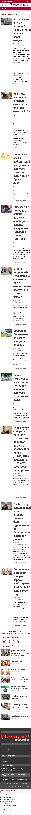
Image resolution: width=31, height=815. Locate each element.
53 (16, 633)
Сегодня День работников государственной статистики (19, 687)
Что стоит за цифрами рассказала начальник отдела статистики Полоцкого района (20, 679)
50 (12, 633)
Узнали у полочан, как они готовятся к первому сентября (20, 715)
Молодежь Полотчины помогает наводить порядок (20, 338)
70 (20, 633)
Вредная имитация (16, 661)
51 (13, 633)
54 (17, 633)
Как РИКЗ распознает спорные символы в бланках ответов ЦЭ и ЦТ (21, 104)
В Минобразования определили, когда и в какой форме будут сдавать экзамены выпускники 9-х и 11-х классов (20, 706)
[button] (0, 792)
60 (19, 633)
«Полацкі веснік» (17, 45)
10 (7, 633)
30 (10, 633)
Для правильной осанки (18, 669)
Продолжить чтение (21, 87)
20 (8, 633)
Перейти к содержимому (7, 790)
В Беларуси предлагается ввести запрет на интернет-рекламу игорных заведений (20, 696)
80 (22, 633)
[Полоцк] (15, 738)
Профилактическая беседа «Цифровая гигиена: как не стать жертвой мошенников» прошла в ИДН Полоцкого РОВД (20, 653)
